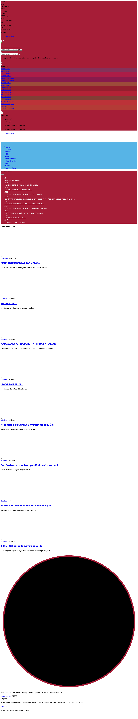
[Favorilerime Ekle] (1, 256)
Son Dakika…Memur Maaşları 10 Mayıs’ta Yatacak (30, 465)
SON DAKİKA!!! (9, 303)
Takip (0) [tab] (8, 122)
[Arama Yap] (1, 52)
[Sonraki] (3, 174)
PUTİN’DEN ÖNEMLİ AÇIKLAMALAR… (20, 262)
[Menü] (1, 40)
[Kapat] (1, 64)
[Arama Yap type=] (19, 54)
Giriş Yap (4, 706)
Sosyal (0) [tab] (8, 119)
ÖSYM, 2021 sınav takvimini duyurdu (22, 546)
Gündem (4, 299)
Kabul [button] (14, 696)
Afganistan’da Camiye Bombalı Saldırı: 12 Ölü (27, 424)
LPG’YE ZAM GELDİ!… (12, 384)
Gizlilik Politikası (6, 696)
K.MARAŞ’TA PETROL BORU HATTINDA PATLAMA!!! (29, 343)
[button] (1, 62)
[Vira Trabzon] (10, 47)
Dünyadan (4, 258)
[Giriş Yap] (1, 111)
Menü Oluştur (9, 36)
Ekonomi (4, 380)
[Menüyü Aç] (3, 40)
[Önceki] (1, 174)
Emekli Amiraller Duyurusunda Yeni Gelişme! (26, 505)
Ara (20, 49)
